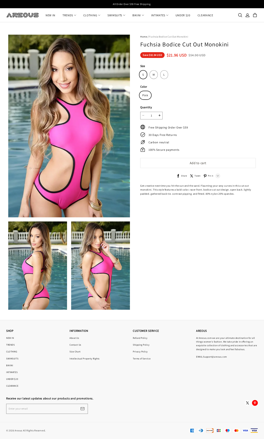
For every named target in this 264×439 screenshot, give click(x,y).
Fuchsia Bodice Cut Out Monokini (168, 36)
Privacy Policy (140, 351)
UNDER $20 (183, 15)
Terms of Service (142, 358)
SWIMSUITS (114, 15)
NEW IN (50, 15)
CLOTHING (90, 15)
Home (143, 36)
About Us (74, 337)
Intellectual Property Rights (85, 358)
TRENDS (67, 15)
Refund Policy (140, 337)
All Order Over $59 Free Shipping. (132, 4)
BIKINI (136, 15)
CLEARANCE (205, 15)
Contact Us (75, 344)
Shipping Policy (141, 344)
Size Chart (75, 351)
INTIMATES (158, 15)
